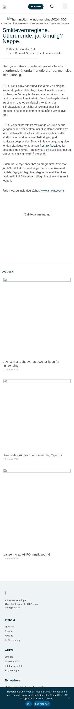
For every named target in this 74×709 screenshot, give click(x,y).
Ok (28, 703)
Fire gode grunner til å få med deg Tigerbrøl (33, 455)
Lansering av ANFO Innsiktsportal (27, 554)
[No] (68, 698)
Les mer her (42, 703)
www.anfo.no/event (52, 190)
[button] (65, 6)
